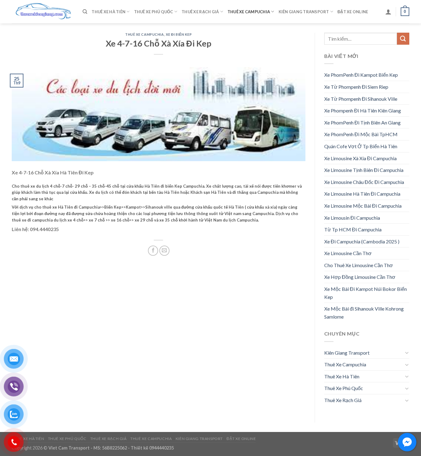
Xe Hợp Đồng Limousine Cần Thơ (359, 277)
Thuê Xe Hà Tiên (108, 11)
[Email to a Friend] (164, 251)
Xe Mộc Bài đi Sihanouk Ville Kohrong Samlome (364, 313)
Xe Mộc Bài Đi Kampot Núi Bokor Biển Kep (365, 293)
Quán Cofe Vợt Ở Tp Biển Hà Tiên (360, 146)
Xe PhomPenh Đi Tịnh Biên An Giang (362, 122)
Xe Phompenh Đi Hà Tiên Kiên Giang (362, 110)
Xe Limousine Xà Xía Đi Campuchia (360, 158)
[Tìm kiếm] (85, 12)
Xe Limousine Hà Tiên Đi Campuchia (362, 194)
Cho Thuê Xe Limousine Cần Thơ (358, 265)
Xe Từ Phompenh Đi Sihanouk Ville (360, 99)
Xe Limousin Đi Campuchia (352, 218)
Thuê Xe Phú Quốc (153, 11)
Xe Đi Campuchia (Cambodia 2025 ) (361, 241)
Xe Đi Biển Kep (179, 34)
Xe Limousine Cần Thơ (348, 253)
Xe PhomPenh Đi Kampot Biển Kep (361, 75)
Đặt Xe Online (352, 11)
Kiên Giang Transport (304, 11)
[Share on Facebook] (153, 251)
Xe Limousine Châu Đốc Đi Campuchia (364, 182)
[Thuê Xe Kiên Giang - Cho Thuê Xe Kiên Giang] (42, 11)
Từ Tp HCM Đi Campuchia (353, 229)
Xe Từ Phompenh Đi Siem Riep (356, 87)
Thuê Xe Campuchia (248, 11)
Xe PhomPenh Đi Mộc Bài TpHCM (361, 134)
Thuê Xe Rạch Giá (200, 11)
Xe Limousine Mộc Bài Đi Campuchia (363, 206)
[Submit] (403, 39)
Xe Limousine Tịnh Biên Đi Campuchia (363, 170)
